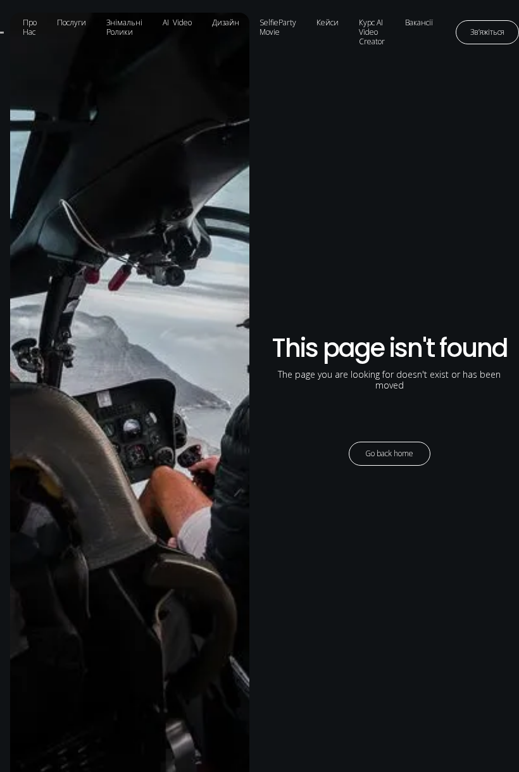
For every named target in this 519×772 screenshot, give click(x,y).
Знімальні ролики (124, 27)
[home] (6, 32)
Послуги (71, 22)
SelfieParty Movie (278, 27)
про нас (30, 27)
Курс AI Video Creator (372, 32)
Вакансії (419, 22)
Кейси (327, 22)
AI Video (177, 22)
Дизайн (225, 22)
